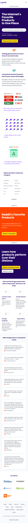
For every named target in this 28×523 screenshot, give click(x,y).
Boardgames (17, 191)
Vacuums (5, 188)
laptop (15, 35)
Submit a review (7, 271)
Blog (12, 507)
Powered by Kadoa (14, 520)
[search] (24, 30)
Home (5, 504)
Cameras (16, 194)
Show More (14, 199)
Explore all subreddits (9, 233)
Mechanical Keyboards (8, 185)
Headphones (6, 180)
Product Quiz (19, 507)
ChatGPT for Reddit (9, 509)
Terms (14, 512)
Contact (22, 504)
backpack (4, 35)
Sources (16, 504)
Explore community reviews (11, 267)
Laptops (16, 180)
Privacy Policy (20, 509)
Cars (5, 194)
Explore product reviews (10, 41)
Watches (16, 185)
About (10, 504)
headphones (10, 35)
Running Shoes (18, 188)
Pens (5, 191)
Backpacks (6, 183)
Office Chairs (17, 183)
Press (7, 507)
